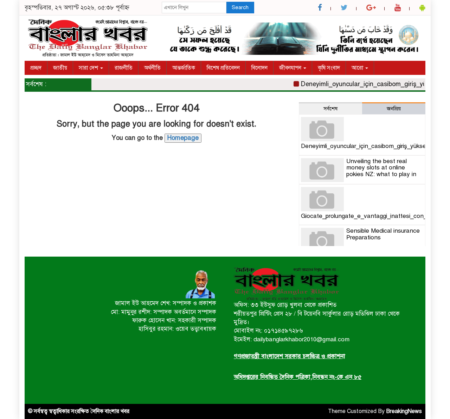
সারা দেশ (89, 67)
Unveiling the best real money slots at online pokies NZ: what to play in (381, 167)
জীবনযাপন (291, 67)
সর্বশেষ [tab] (330, 108)
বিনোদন (259, 67)
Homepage (183, 138)
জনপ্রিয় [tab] (394, 108)
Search (240, 7)
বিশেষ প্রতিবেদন (223, 67)
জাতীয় (60, 67)
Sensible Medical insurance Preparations (383, 234)
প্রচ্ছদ (35, 67)
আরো (358, 67)
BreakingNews (404, 411)
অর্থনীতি (152, 67)
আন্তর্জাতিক (183, 67)
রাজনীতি (124, 67)
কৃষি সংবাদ (329, 67)
